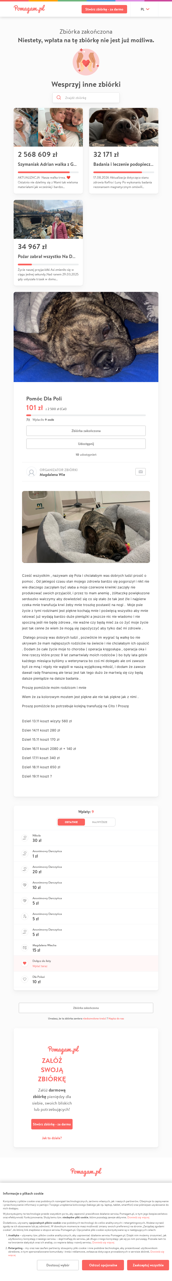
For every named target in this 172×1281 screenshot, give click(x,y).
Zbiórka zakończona (86, 430)
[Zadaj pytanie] (140, 472)
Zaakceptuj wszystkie (148, 1265)
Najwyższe (99, 822)
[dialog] (86, 1232)
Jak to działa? (52, 1138)
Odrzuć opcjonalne (103, 1265)
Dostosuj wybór (57, 1265)
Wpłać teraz (40, 966)
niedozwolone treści (94, 1018)
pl (142, 9)
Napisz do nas (116, 1018)
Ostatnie (71, 822)
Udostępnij (86, 443)
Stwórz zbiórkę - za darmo (104, 9)
